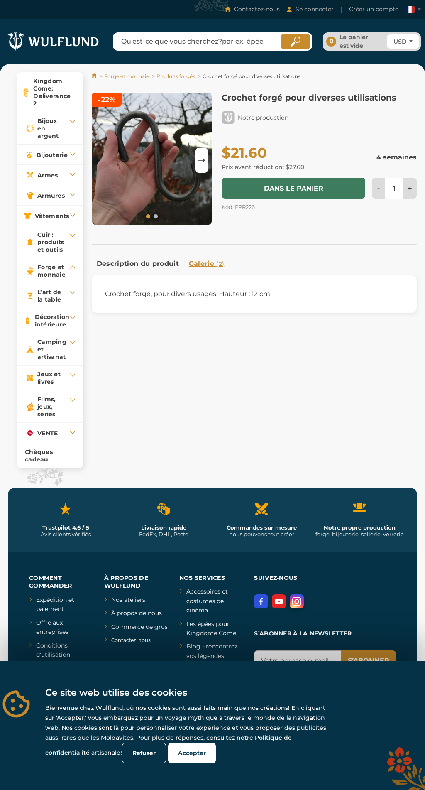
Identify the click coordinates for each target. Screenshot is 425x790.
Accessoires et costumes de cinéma (207, 601)
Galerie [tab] (207, 263)
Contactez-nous (257, 9)
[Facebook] (261, 601)
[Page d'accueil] (95, 76)
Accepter (192, 753)
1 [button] (147, 216)
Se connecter (315, 9)
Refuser (144, 753)
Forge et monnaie (126, 76)
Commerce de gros (139, 627)
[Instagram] (297, 601)
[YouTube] (279, 601)
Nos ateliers (128, 600)
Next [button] (201, 160)
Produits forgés (175, 76)
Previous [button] (102, 160)
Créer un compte (373, 9)
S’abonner (368, 661)
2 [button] (154, 216)
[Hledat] (295, 41)
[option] (152, 160)
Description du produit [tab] (138, 263)
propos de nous (138, 613)
